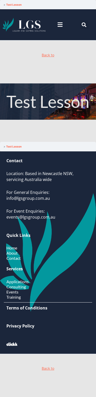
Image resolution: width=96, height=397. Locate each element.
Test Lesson (14, 4)
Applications (17, 281)
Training (13, 297)
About (12, 253)
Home (11, 247)
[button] (60, 25)
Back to (48, 55)
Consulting (16, 286)
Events (12, 291)
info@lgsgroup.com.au (28, 198)
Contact (13, 258)
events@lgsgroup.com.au (30, 217)
